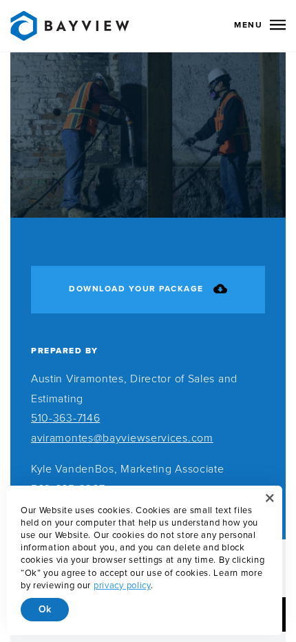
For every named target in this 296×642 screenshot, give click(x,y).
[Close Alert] (270, 498)
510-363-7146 (65, 418)
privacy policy (122, 585)
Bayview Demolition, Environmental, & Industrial (69, 25)
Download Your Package (136, 289)
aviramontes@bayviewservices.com (122, 438)
